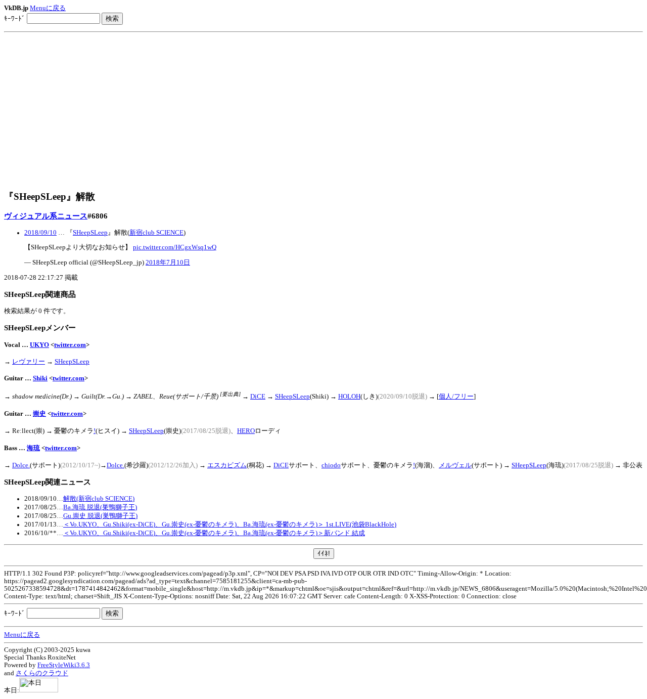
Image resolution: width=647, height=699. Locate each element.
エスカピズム (227, 465)
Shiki (40, 378)
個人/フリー (456, 396)
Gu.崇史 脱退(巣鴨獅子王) (100, 515)
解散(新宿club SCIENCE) (98, 498)
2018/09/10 (40, 232)
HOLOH (349, 396)
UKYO (39, 344)
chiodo (331, 465)
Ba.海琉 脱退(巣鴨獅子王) (100, 507)
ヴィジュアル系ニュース (45, 216)
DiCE (257, 396)
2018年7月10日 (168, 262)
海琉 (33, 448)
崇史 (39, 413)
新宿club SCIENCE (156, 232)
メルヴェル (455, 465)
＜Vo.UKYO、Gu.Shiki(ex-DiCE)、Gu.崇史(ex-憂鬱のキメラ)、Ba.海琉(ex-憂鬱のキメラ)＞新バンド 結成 (214, 533)
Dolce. (21, 465)
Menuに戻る (48, 8)
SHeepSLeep (90, 232)
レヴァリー (28, 361)
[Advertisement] (323, 111)
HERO (246, 430)
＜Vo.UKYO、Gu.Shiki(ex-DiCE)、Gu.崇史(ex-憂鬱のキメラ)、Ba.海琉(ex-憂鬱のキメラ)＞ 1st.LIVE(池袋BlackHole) (229, 524)
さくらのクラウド (42, 673)
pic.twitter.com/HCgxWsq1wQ (174, 247)
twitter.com (70, 344)
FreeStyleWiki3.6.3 (63, 665)
